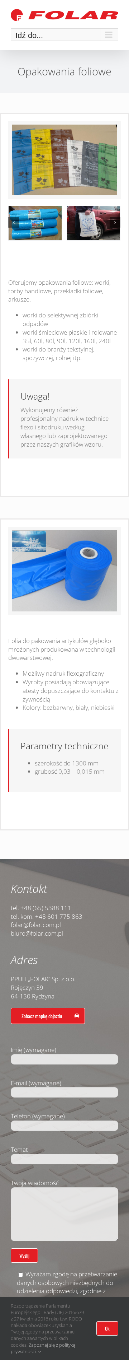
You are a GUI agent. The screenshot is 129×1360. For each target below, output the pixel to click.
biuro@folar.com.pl (37, 933)
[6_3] (93, 223)
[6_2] (35, 223)
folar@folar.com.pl (36, 925)
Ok (107, 1328)
